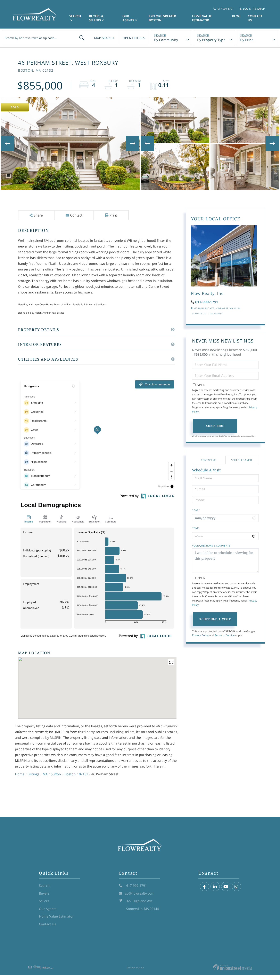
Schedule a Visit (241, 460)
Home (19, 774)
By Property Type (211, 40)
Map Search (104, 38)
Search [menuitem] (75, 16)
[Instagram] (236, 886)
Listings (33, 774)
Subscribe (215, 426)
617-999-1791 (225, 8)
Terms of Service (224, 635)
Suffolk (56, 774)
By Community (166, 40)
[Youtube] (225, 886)
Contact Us (199, 313)
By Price (246, 40)
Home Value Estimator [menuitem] (202, 18)
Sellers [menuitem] (44, 901)
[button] (81, 38)
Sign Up (260, 8)
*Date (196, 510)
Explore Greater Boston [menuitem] (162, 18)
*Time (195, 528)
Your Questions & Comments (211, 545)
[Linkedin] (215, 886)
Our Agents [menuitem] (128, 18)
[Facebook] (204, 886)
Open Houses (134, 38)
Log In (247, 8)
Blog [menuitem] (236, 16)
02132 (83, 774)
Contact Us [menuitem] (255, 18)
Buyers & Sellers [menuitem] (96, 18)
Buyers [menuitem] (44, 893)
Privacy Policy (200, 635)
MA (45, 774)
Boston (70, 774)
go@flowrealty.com (139, 893)
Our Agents (215, 313)
